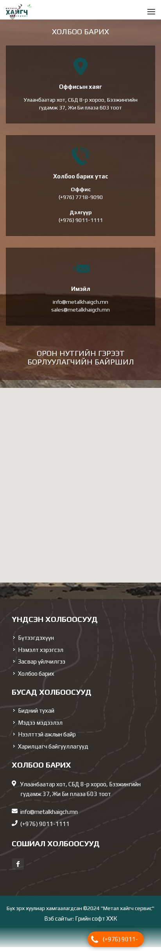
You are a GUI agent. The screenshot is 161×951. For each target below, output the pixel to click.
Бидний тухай (36, 714)
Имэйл (80, 292)
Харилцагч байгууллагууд (53, 750)
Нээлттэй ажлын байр (47, 738)
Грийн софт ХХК (96, 922)
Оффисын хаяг (80, 90)
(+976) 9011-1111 (120, 941)
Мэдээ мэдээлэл (40, 726)
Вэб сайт (55, 922)
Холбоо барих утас (80, 180)
